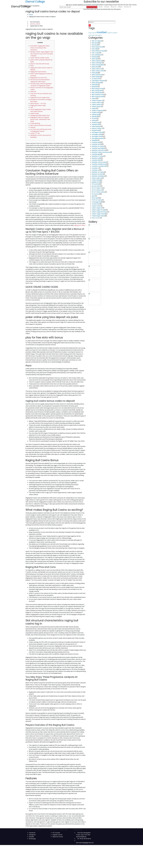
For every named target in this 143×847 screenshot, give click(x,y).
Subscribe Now (92, 7)
